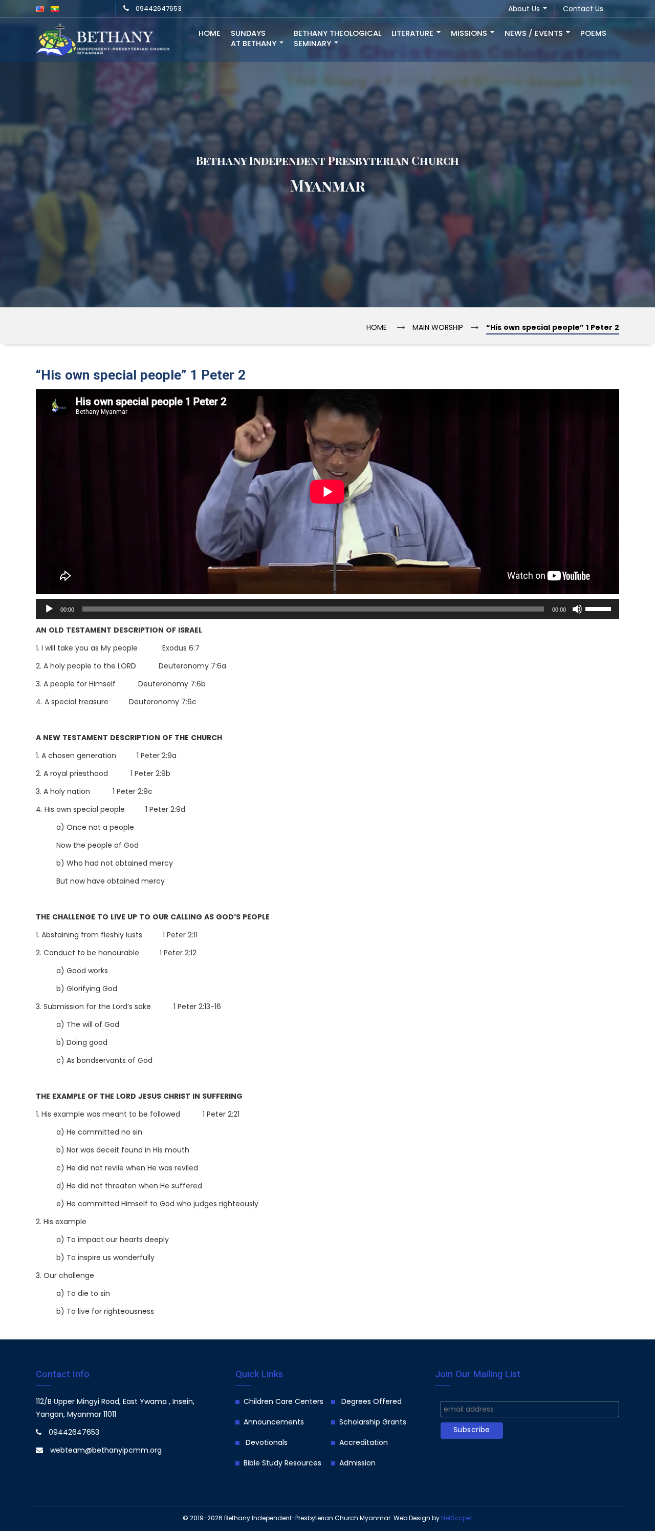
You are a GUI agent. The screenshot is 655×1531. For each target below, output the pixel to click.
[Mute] (577, 609)
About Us (525, 9)
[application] (327, 609)
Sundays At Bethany (254, 39)
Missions (470, 33)
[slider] (599, 608)
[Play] (49, 609)
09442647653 (159, 9)
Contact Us (583, 9)
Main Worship (437, 328)
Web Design (412, 1518)
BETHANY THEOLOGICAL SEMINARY (337, 39)
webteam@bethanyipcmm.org (106, 1450)
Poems (593, 33)
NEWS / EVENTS (535, 33)
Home (210, 33)
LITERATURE (413, 33)
